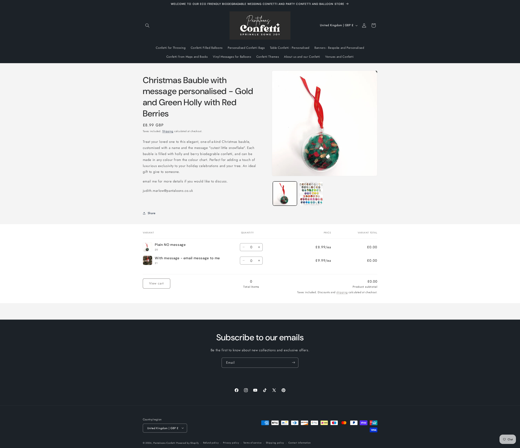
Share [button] (152, 213)
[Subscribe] (293, 363)
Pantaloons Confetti (164, 442)
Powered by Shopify (187, 442)
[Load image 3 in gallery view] (311, 193)
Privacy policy (231, 442)
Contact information (299, 442)
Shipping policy (275, 442)
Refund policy (211, 442)
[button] (147, 25)
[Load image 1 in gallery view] (285, 193)
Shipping (167, 131)
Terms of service (252, 442)
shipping (342, 292)
